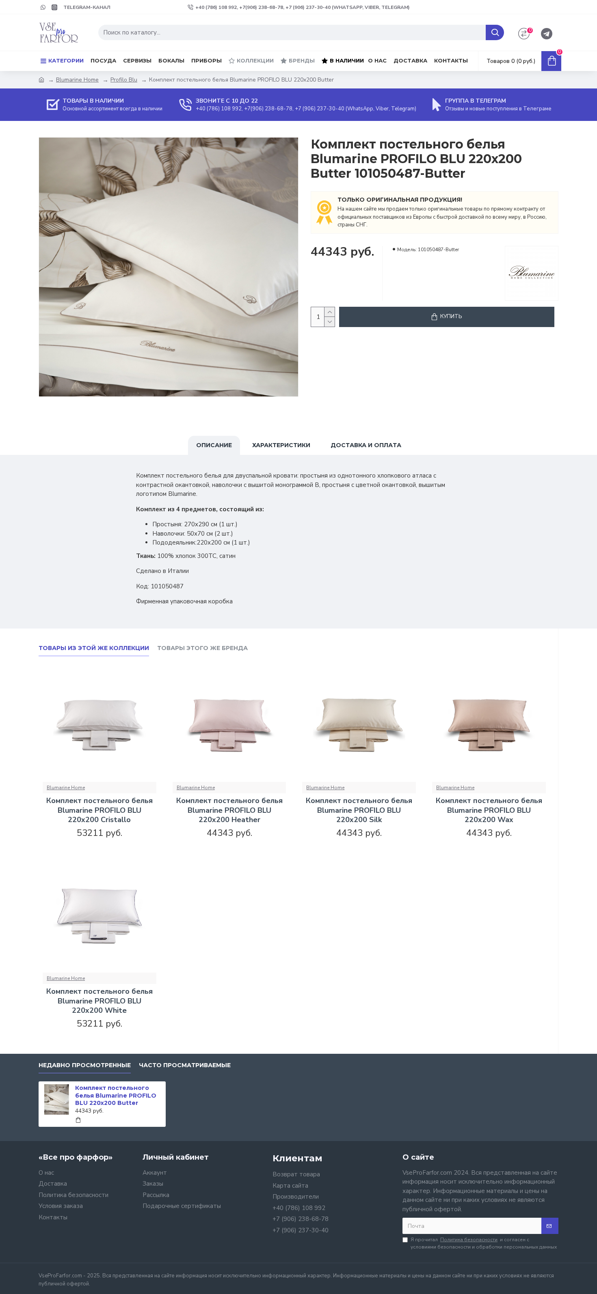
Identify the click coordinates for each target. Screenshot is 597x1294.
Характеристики (281, 445)
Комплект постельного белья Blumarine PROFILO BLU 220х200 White (99, 1001)
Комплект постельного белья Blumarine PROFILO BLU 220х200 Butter (115, 1095)
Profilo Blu (123, 80)
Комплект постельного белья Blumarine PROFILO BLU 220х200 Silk (359, 810)
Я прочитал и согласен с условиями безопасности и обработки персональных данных (484, 1243)
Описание (214, 445)
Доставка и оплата (366, 445)
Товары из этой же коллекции (94, 648)
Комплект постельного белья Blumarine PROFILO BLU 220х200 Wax (489, 810)
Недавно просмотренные (85, 1065)
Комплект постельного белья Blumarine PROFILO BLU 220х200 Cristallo (99, 810)
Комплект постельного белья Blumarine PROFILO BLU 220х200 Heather (229, 810)
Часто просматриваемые (185, 1065)
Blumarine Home (77, 80)
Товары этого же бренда (202, 648)
